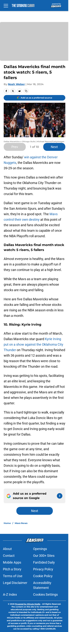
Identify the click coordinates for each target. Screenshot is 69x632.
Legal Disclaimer (15, 583)
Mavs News (21, 523)
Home (7, 523)
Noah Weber (16, 84)
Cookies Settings (45, 594)
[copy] (26, 91)
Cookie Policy (43, 576)
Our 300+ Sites (43, 556)
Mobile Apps (12, 562)
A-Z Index (10, 594)
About (7, 549)
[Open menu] (6, 5)
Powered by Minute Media (27, 604)
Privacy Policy (43, 569)
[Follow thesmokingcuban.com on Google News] (59, 496)
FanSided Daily (44, 562)
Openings (40, 549)
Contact (9, 556)
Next (54, 147)
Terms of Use (12, 576)
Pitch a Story (12, 569)
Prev (14, 147)
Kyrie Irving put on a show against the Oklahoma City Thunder (33, 344)
